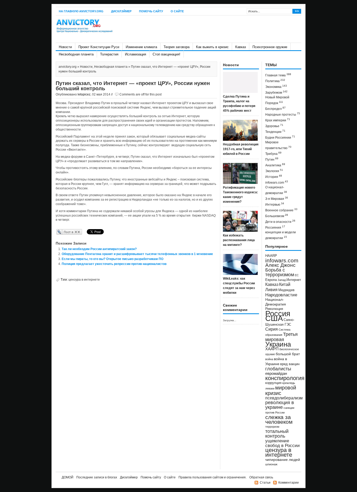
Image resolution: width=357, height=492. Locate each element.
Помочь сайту (151, 11)
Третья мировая (281, 336)
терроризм (272, 426)
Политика (275, 80)
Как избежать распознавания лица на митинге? (239, 240)
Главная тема (278, 75)
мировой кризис (280, 390)
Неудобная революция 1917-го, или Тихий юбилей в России (240, 149)
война (269, 359)
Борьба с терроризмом (279, 272)
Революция (274, 309)
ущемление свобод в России (282, 443)
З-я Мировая (276, 198)
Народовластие (281, 294)
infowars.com (276, 182)
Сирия (271, 329)
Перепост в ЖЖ (61, 232)
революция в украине (279, 405)
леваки (269, 388)
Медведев (286, 290)
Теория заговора (176, 47)
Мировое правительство (278, 145)
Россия (277, 313)
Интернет (293, 280)
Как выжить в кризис (212, 47)
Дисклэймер (121, 11)
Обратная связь (261, 477)
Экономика (276, 86)
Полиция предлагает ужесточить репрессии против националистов (114, 264)
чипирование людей (282, 459)
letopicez (84, 94)
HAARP (271, 256)
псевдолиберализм (284, 397)
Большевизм (276, 215)
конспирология (284, 378)
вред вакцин (290, 364)
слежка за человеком (278, 419)
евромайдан (276, 373)
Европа (271, 280)
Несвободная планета (76, 54)
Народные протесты (282, 114)
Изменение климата (141, 47)
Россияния (275, 227)
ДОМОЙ (67, 477)
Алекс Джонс (280, 265)
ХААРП (272, 349)
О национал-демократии (276, 190)
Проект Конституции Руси (98, 47)
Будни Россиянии (280, 137)
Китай (284, 284)
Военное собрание (281, 210)
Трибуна (273, 153)
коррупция (273, 383)
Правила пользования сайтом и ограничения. (212, 477)
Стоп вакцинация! (166, 54)
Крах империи (277, 120)
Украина (278, 344)
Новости (65, 47)
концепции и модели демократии (280, 235)
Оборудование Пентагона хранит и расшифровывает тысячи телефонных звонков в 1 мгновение (137, 254)
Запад (282, 279)
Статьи (265, 482)
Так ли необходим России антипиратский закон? (99, 249)
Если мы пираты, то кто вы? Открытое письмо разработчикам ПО (112, 259)
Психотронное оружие (269, 47)
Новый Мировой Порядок (277, 100)
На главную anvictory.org (81, 11)
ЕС (297, 275)
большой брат (288, 354)
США (274, 318)
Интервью (274, 204)
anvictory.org (68, 67)
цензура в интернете (84, 279)
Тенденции (275, 131)
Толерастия (109, 54)
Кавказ (240, 47)
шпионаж (271, 464)
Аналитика (275, 165)
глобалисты (278, 368)
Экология (274, 170)
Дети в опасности (280, 221)
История (273, 176)
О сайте (177, 11)
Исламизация (135, 54)
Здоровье (274, 125)
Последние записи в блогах (96, 477)
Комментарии (288, 482)
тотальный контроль (277, 434)
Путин (271, 159)
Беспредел (275, 108)
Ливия (271, 289)
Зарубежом (276, 92)
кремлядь (288, 382)
